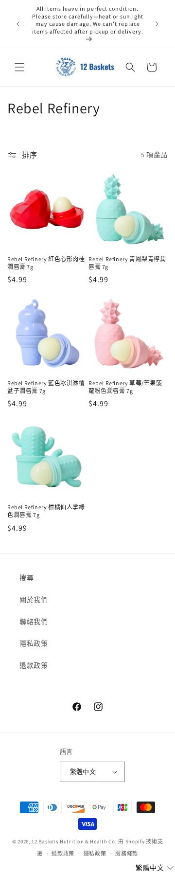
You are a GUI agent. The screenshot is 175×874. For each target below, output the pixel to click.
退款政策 (33, 665)
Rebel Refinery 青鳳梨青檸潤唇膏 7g (127, 262)
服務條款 (126, 853)
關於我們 (33, 599)
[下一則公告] (157, 24)
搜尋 (26, 577)
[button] (19, 67)
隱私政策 (33, 643)
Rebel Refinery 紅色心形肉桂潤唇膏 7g (46, 262)
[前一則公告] (18, 24)
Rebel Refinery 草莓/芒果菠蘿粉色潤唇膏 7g (125, 386)
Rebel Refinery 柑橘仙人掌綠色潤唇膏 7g (46, 510)
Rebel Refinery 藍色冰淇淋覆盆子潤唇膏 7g (46, 386)
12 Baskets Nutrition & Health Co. (74, 841)
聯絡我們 (33, 621)
